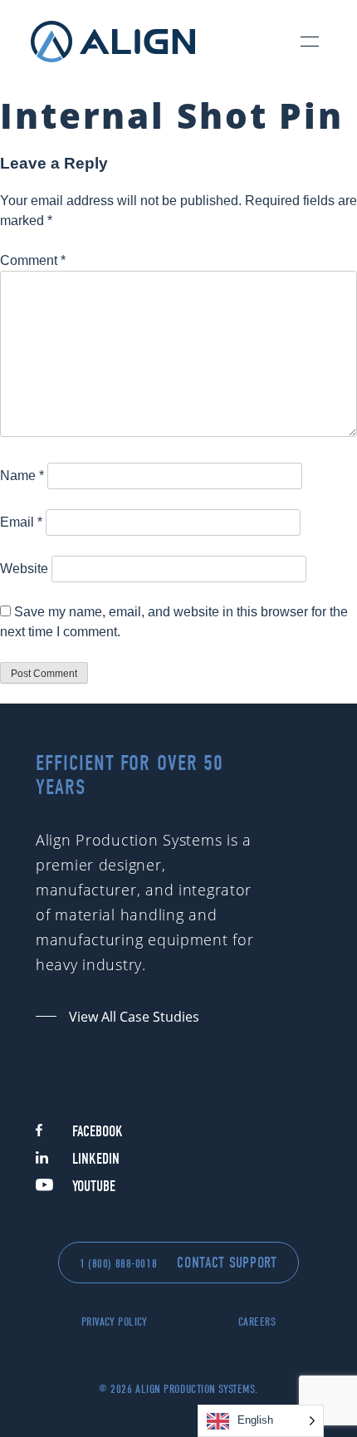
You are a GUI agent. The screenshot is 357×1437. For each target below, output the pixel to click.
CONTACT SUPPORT (227, 1263)
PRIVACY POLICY (114, 1322)
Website (24, 569)
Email (21, 522)
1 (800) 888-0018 (118, 1264)
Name (22, 475)
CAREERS (257, 1322)
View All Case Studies (134, 1017)
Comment (33, 260)
